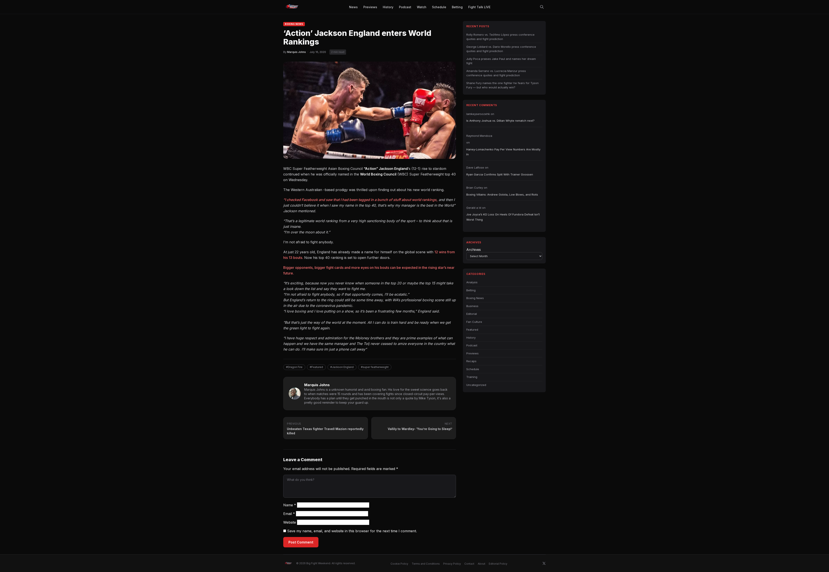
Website (289, 522)
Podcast (471, 345)
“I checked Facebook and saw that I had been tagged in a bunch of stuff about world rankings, (360, 200)
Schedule (472, 369)
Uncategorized (476, 385)
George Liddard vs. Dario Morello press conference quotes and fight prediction (501, 49)
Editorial (471, 313)
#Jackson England (342, 367)
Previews (472, 353)
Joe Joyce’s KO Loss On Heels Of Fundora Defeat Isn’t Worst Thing (503, 217)
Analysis (472, 282)
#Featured (316, 367)
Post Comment (300, 542)
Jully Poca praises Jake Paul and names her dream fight (501, 61)
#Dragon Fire (294, 367)
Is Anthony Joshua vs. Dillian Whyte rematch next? (500, 120)
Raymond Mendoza (479, 135)
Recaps (471, 361)
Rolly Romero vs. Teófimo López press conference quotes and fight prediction (500, 37)
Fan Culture (474, 321)
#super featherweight (375, 367)
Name (289, 505)
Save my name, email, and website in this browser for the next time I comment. (352, 531)
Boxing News (294, 24)
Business (472, 306)
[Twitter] (544, 563)
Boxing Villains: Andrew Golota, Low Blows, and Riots (502, 194)
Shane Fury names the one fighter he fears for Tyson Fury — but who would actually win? (502, 85)
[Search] (542, 7)
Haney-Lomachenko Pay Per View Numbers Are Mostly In (503, 152)
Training (471, 377)
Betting (471, 290)
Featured (472, 329)
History (471, 337)
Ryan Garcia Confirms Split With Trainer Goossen (499, 174)
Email (289, 513)
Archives (473, 249)
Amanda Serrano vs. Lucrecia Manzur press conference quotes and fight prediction (496, 73)
